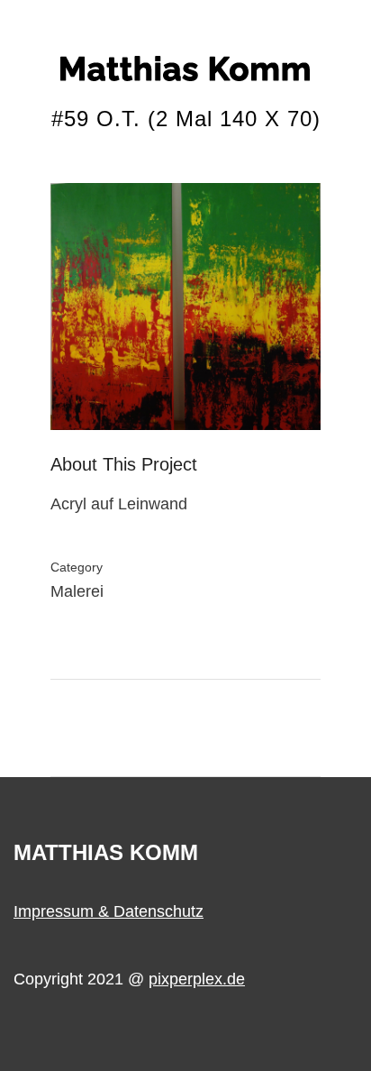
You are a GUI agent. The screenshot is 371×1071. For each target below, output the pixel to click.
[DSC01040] (185, 314)
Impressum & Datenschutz (109, 911)
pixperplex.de (197, 979)
